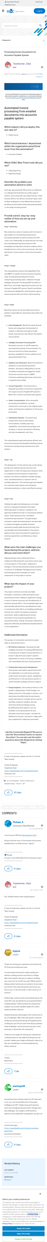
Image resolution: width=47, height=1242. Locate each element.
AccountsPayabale (13, 780)
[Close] (40, 1193)
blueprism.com (10, 5)
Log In (39, 11)
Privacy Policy (7, 1224)
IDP (24, 783)
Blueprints (7, 40)
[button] (8, 792)
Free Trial (38, 2)
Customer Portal (12, 2)
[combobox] (23, 25)
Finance (18, 783)
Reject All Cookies (23, 1234)
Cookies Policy (33, 1214)
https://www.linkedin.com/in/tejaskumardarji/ (21, 771)
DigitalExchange (9, 783)
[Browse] (4, 11)
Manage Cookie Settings (23, 1239)
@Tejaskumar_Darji (29, 835)
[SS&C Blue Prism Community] (16, 11)
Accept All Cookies (23, 1228)
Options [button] (43, 40)
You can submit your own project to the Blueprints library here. (24, 98)
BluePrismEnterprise (27, 780)
